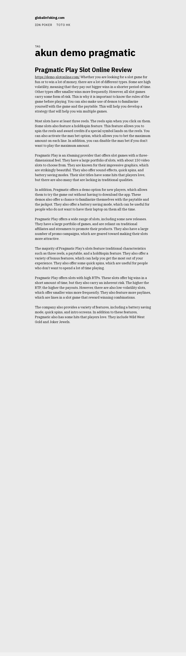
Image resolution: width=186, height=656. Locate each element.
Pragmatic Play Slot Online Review (83, 69)
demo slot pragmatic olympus (16, 140)
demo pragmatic (22, 108)
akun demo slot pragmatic (17, 95)
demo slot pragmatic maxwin (16, 134)
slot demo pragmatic (19, 204)
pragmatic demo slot (19, 166)
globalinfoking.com (49, 18)
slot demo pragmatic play (17, 210)
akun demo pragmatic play (17, 88)
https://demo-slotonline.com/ (57, 77)
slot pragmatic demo (19, 217)
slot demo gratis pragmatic (17, 186)
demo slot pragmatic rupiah (16, 153)
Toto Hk (63, 25)
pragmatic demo (22, 160)
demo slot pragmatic (19, 127)
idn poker (43, 25)
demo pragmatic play (19, 114)
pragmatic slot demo (19, 179)
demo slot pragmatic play (17, 147)
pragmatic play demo (19, 173)
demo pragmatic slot (19, 121)
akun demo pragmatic (19, 81)
